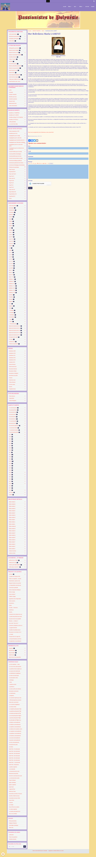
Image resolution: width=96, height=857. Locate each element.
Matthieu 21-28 (13, 292)
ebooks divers (12, 72)
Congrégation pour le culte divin (15, 137)
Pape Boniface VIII (13, 193)
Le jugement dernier (13, 627)
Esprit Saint (11, 786)
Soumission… (11, 603)
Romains (11, 299)
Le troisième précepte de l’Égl (15, 713)
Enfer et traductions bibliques (15, 589)
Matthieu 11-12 (13, 285)
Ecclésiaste (12, 212)
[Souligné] (32, 163)
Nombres (11, 294)
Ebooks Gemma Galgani (14, 50)
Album (69, 6)
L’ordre (10, 682)
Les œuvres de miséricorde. (14, 671)
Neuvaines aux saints (13, 375)
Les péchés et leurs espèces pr (15, 668)
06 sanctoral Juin (13, 418)
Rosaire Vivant (12, 101)
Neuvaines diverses (13, 368)
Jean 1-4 (11, 232)
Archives (11, 574)
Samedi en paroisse (13, 98)
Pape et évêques (12, 780)
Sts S (11, 474)
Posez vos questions (13, 837)
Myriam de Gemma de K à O (15, 330)
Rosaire (10, 386)
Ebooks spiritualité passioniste (15, 65)
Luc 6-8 (11, 256)
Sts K (10, 456)
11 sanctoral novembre (14, 430)
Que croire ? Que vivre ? (13, 623)
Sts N (11, 463)
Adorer (10, 605)
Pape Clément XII (12, 191)
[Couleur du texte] (35, 163)
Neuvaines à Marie (12, 371)
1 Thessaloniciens (13, 323)
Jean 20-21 (12, 243)
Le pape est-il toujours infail (14, 576)
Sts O (11, 465)
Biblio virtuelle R (12, 537)
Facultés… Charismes (13, 607)
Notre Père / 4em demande (14, 755)
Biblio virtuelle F (12, 513)
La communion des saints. (14, 778)
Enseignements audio (14, 337)
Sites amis (11, 827)
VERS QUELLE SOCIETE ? (15, 567)
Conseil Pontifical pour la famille (15, 151)
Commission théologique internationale (17, 165)
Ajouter (30, 187)
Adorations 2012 (12, 357)
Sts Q (11, 470)
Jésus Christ (11, 800)
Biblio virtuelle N (12, 528)
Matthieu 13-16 (13, 288)
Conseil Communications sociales (16, 158)
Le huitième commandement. (15, 724)
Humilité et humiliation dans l (15, 629)
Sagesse (11, 301)
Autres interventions (13, 105)
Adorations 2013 (12, 359)
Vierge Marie (11, 398)
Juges (11, 250)
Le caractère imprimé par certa (15, 697)
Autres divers (12, 40)
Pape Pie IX (11, 187)
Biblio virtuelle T (12, 541)
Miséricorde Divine (12, 103)
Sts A (11, 434)
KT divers (11, 339)
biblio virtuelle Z (12, 548)
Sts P (11, 467)
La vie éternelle (12, 769)
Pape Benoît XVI (12, 171)
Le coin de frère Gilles (13, 124)
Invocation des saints (13, 744)
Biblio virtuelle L (12, 524)
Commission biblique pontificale (15, 160)
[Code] (47, 163)
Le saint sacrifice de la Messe (15, 688)
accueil (64, 6)
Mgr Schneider (12, 652)
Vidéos (80, 6)
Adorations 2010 (12, 353)
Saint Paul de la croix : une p (14, 81)
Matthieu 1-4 (12, 279)
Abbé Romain (12, 654)
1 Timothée (12, 310)
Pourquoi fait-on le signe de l (14, 636)
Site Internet (30, 156)
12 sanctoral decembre (14, 432)
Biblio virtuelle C (12, 506)
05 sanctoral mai (13, 416)
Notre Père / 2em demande (14, 760)
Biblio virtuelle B (12, 504)
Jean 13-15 (12, 239)
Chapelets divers (12, 388)
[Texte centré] (39, 163)
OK (24, 846)
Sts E (11, 443)
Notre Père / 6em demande (14, 751)
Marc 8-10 (12, 274)
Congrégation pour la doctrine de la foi (16, 140)
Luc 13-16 (11, 263)
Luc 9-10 (11, 259)
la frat (10, 90)
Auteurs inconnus (12, 550)
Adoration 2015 (12, 362)
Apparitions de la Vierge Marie (15, 598)
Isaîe (10, 227)
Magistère (11, 648)
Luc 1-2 (11, 252)
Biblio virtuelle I (12, 519)
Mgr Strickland (12, 650)
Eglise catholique (12, 782)
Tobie (11, 308)
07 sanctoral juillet (13, 421)
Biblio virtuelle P (12, 533)
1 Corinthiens (12, 314)
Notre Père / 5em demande (14, 753)
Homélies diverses (13, 56)
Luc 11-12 (11, 261)
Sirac (10, 303)
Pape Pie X (11, 185)
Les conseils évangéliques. (14, 704)
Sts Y (10, 487)
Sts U (10, 479)
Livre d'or (87, 6)
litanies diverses (12, 364)
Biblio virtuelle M (12, 526)
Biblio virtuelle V (12, 544)
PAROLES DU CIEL (13, 562)
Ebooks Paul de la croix (14, 52)
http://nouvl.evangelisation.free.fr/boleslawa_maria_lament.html (41, 132)
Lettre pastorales (12, 121)
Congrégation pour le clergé (14, 135)
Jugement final (12, 789)
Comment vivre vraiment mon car (15, 614)
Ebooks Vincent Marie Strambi (15, 54)
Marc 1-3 (11, 270)
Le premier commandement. (14, 740)
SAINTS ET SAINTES (36, 30)
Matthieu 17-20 (13, 290)
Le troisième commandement (15, 735)
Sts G (11, 447)
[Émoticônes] (48, 163)
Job (10, 248)
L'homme (11, 802)
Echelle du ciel (12, 341)
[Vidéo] (45, 163)
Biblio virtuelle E (12, 510)
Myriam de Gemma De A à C (15, 326)
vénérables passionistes (14, 38)
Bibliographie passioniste (14, 48)
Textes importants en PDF (14, 131)
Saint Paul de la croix (14, 70)
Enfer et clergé (12, 592)
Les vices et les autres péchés (15, 666)
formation (11, 92)
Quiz (75, 6)
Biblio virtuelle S (12, 539)
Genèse (11, 223)
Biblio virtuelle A (12, 501)
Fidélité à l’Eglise (12, 596)
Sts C (11, 438)
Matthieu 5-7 (12, 281)
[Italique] (30, 163)
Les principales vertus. (13, 677)
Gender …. (11, 612)
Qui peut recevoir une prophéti (15, 618)
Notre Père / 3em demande (14, 758)
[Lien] (40, 163)
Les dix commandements (14, 742)
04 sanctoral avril (13, 414)
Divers (10, 198)
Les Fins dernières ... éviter (14, 664)
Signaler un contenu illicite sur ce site (56, 850)
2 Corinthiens (12, 317)
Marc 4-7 (11, 272)
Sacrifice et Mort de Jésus (14, 795)
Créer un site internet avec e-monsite (40, 850)
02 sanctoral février (13, 410)
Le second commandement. (14, 737)
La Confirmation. (12, 693)
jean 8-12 (11, 236)
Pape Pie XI (11, 182)
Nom (29, 146)
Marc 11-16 (12, 276)
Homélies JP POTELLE (13, 119)
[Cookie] (3, 854)
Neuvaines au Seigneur (13, 373)
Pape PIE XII (11, 180)
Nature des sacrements (13, 702)
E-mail (29, 151)
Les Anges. (11, 804)
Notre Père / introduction (14, 764)
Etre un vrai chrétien (13, 813)
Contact (92, 6)
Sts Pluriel (12, 492)
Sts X (10, 485)
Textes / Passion (13, 59)
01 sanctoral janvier (13, 407)
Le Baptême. (11, 695)
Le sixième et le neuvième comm (15, 728)
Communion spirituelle (13, 587)
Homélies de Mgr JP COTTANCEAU (16, 117)
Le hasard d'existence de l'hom (15, 638)
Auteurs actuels (12, 553)
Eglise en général (12, 784)
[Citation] (37, 163)
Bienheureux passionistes (15, 36)
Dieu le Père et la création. (14, 807)
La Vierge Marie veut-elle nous (15, 585)
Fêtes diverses (12, 396)
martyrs (11, 494)
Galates (11, 221)
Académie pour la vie (13, 133)
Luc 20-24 (11, 268)
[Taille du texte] (33, 163)
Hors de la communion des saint (15, 775)
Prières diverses (12, 382)
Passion (10, 377)
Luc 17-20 (11, 265)
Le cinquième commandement (15, 731)
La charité (11, 634)
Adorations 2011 (12, 355)
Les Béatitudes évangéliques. (15, 673)
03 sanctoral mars (13, 412)
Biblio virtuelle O (12, 530)
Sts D (11, 441)
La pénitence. (11, 686)
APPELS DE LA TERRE (14, 560)
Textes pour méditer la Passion (16, 79)
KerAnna (11, 61)
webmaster (11, 834)
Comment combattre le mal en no (15, 625)
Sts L (11, 459)
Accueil (29, 30)
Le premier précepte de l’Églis (15, 717)
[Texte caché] (42, 163)
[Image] (43, 163)
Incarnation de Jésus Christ (14, 798)
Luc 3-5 (11, 254)
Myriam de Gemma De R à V (15, 334)
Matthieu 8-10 (12, 283)
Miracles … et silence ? (13, 620)
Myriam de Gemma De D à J (15, 328)
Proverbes (11, 297)
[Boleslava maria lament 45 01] (58, 46)
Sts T (11, 476)
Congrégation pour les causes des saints (16, 145)
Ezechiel (11, 216)
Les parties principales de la (14, 811)
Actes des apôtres (13, 205)
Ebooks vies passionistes (14, 68)
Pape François (12, 169)
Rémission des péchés (13, 773)
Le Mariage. (11, 680)
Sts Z (10, 490)
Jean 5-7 (11, 234)
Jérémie (11, 245)
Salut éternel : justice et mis (14, 580)
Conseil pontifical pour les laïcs (15, 156)
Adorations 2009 (12, 351)
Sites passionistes (12, 820)
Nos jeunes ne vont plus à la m (15, 632)
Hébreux (11, 225)
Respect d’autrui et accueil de (15, 583)
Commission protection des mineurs (16, 162)
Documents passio (13, 63)
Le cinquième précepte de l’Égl (15, 708)
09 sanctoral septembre (14, 425)
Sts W (11, 483)
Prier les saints (12, 384)
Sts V (11, 481)
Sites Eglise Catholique (13, 825)
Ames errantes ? (12, 594)
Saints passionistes (13, 34)
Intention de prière (12, 839)
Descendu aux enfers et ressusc (15, 793)
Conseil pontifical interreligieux (15, 153)
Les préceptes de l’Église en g (15, 720)
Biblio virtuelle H (12, 517)
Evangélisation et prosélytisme (15, 641)
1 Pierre (11, 321)
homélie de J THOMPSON (14, 112)
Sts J (11, 454)
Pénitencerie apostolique (14, 167)
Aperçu (51, 163)
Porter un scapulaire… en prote (15, 578)
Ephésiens (11, 214)
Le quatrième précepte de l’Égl (15, 711)
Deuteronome (12, 210)
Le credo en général (13, 809)
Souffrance (11, 609)
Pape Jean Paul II (12, 173)
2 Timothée (12, 312)
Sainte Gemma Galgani (14, 77)
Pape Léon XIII (12, 189)
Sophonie (11, 305)
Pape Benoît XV (12, 196)
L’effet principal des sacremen (15, 700)
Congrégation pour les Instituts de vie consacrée (16, 149)
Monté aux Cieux (12, 791)
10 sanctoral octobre (14, 427)
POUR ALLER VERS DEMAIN (15, 564)
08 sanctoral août (13, 423)
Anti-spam (30, 180)
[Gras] (29, 163)
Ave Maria (11, 746)
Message (30, 161)
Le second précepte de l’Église (15, 715)
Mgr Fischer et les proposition (15, 657)
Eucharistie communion (13, 691)
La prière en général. (13, 766)
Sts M (11, 461)
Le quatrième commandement (15, 733)
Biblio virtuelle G (12, 515)
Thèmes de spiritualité (14, 343)
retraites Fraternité (12, 94)
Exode (11, 219)
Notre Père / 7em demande (14, 749)
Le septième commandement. (15, 726)
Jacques (11, 230)
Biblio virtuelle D (12, 508)
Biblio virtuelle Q (12, 535)
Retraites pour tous (13, 96)
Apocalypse (12, 207)
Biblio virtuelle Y (12, 546)
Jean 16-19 (12, 241)
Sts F (11, 445)
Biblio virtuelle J (12, 521)
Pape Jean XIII (12, 178)
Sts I (10, 452)
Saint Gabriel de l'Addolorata (15, 74)
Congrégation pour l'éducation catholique (17, 142)
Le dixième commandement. (14, 722)
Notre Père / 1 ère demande (14, 762)
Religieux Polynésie (13, 823)
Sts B (43, 30)
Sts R (11, 472)
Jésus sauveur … (12, 600)
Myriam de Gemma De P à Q (15, 332)
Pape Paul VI (11, 176)
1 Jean (11, 319)
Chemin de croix (12, 380)
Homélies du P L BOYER (14, 115)
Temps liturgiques (12, 400)
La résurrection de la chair (14, 771)
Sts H (11, 450)
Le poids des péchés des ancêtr (15, 616)
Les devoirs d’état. (12, 706)
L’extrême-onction (12, 684)
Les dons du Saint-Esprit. (14, 675)
